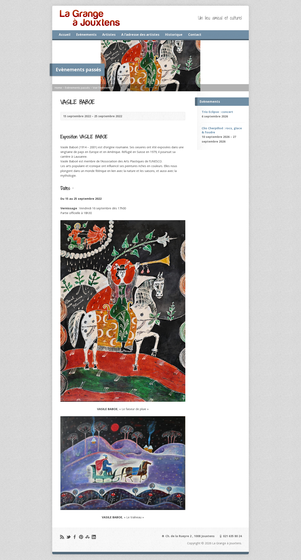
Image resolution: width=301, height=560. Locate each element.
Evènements (86, 34)
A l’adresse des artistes (140, 34)
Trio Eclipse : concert (217, 112)
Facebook (74, 536)
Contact (194, 34)
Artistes (108, 34)
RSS (62, 536)
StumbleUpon (87, 536)
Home (58, 87)
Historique (173, 34)
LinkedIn (93, 536)
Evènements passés (77, 87)
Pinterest (81, 536)
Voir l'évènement (103, 87)
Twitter (68, 536)
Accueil (64, 34)
